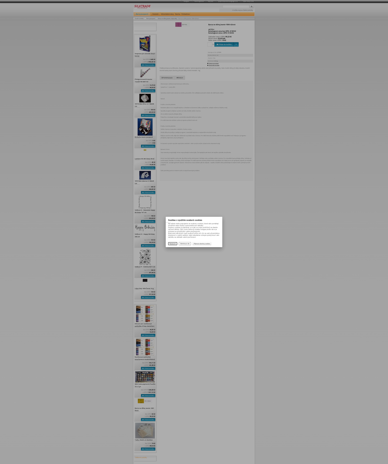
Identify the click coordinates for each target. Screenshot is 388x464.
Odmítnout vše (185, 243)
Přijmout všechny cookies (202, 243)
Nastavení (172, 243)
